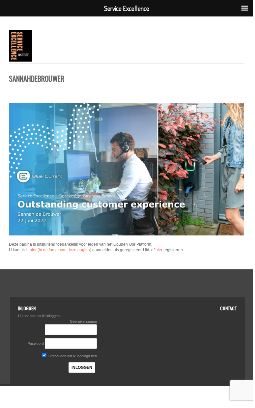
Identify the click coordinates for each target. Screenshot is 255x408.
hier (159, 250)
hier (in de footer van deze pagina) (60, 250)
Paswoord (36, 343)
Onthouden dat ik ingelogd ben (72, 356)
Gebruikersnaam (83, 321)
